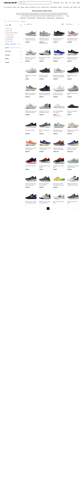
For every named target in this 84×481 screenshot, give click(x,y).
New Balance (33, 7)
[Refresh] (21, 25)
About (62, 2)
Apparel (60, 7)
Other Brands (53, 7)
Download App (56, 2)
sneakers (10, 21)
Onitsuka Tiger (45, 7)
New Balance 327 (60, 18)
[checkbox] (5, 28)
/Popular (8, 7)
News (66, 2)
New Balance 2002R (41, 18)
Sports (14, 7)
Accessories (66, 7)
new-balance (16, 21)
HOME (5, 21)
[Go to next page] (78, 208)
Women (75, 7)
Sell (70, 2)
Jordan (22, 7)
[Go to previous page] (25, 208)
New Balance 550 (31, 18)
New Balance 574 (51, 18)
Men (71, 7)
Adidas (27, 7)
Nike (18, 7)
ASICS (38, 7)
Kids (79, 7)
